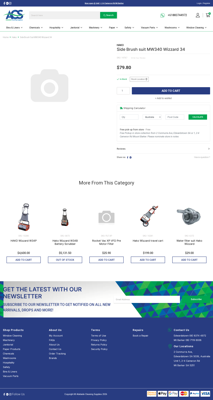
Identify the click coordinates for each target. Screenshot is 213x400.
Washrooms (171, 27)
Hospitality (54, 27)
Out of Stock (65, 259)
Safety (128, 27)
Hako (120, 45)
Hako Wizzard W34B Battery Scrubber (65, 242)
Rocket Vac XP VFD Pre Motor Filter (106, 242)
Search (110, 15)
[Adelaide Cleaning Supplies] (14, 15)
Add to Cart (171, 91)
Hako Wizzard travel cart (148, 240)
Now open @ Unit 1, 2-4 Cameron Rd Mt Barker (104, 3)
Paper (112, 27)
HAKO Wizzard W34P (24, 240)
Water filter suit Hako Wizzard (189, 242)
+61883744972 (177, 15)
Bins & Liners (13, 27)
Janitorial (74, 27)
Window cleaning (195, 27)
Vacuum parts (148, 27)
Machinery (94, 27)
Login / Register (203, 3)
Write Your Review (138, 58)
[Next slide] (204, 230)
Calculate (197, 117)
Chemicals (34, 27)
